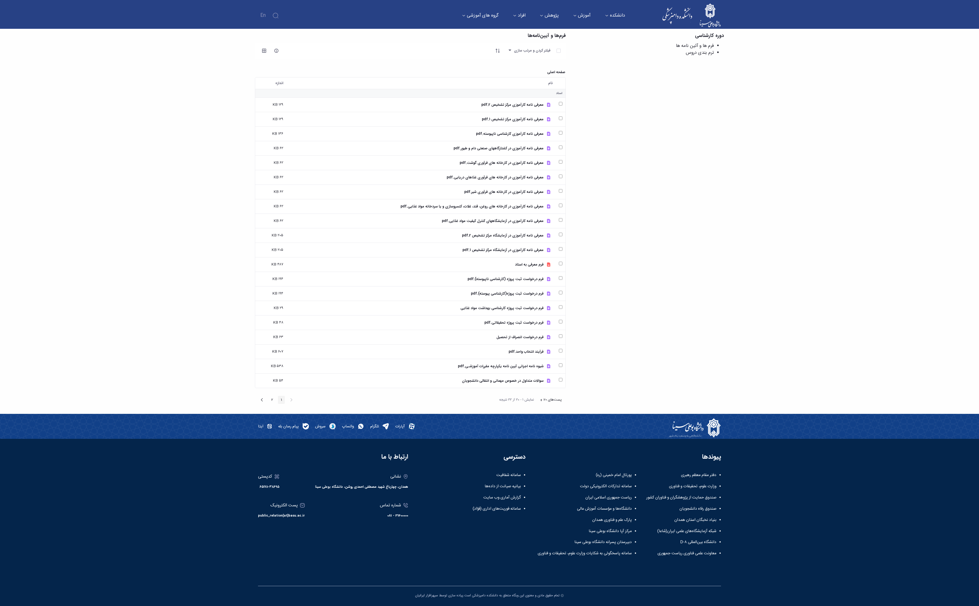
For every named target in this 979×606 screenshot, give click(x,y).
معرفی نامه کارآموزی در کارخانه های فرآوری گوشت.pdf (502, 163)
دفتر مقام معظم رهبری (698, 475)
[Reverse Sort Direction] (498, 51)
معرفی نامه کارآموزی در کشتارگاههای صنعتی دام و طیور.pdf (499, 148)
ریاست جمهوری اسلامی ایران (608, 497)
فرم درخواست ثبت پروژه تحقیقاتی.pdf (514, 322)
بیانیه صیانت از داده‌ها (503, 486)
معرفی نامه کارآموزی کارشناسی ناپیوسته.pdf (510, 134)
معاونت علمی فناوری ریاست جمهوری (687, 553)
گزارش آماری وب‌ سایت (502, 497)
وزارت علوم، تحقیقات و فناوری (692, 486)
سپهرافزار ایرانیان (426, 595)
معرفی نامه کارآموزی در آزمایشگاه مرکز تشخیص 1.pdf (503, 250)
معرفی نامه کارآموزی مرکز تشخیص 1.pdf (513, 119)
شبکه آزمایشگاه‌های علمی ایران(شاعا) (686, 531)
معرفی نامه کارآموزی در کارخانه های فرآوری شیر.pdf (504, 192)
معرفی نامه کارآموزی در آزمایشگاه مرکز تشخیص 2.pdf (503, 235)
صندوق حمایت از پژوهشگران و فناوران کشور (681, 497)
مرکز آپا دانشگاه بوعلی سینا (610, 531)
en (263, 15)
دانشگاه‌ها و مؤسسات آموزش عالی (604, 509)
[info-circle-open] (276, 51)
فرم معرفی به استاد (529, 264)
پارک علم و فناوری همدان (612, 520)
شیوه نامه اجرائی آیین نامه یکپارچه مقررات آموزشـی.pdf (501, 366)
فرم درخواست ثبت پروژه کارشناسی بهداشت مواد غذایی (502, 308)
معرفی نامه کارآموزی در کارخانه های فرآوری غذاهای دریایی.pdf (495, 177)
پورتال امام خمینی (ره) (614, 475)
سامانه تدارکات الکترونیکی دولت (606, 486)
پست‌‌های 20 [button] (549, 400)
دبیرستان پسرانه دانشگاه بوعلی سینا (603, 542)
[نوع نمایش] (264, 51)
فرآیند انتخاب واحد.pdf (526, 351)
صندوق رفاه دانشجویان (697, 509)
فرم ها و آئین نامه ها (695, 46)
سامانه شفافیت (508, 475)
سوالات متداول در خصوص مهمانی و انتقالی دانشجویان (503, 381)
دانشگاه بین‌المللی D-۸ (698, 542)
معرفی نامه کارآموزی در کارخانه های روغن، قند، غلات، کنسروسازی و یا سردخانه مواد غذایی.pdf (472, 206)
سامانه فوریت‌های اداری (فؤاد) (497, 509)
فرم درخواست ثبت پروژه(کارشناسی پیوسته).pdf (507, 293)
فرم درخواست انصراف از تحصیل (520, 337)
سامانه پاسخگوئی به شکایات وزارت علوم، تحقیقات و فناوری (585, 553)
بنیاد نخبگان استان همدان (695, 520)
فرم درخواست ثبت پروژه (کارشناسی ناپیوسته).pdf (506, 279)
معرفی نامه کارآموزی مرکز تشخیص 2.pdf (512, 105)
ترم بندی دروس (700, 53)
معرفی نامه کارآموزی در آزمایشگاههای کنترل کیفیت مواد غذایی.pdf (493, 221)
